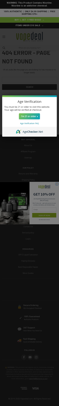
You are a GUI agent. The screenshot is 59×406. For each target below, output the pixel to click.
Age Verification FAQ (29, 123)
